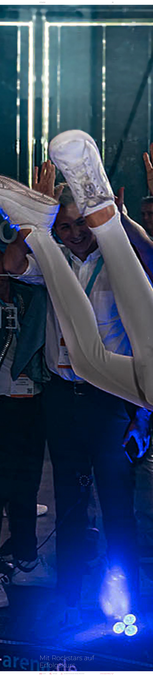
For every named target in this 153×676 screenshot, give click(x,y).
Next (148, 338)
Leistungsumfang (105, 673)
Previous (4, 338)
